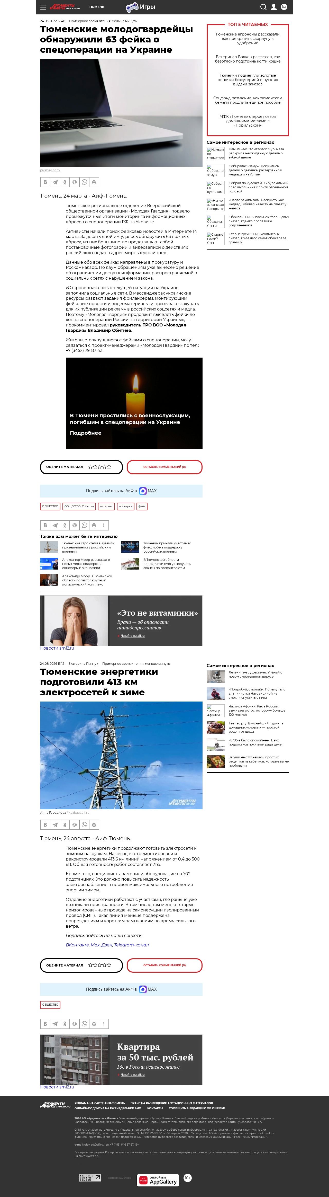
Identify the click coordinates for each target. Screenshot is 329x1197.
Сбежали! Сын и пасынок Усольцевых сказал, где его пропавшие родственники (259, 221)
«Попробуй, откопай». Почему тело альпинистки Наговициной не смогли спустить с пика (257, 693)
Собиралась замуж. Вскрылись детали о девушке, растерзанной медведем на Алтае (255, 170)
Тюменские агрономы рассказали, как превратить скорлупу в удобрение (247, 38)
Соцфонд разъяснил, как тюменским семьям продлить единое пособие (247, 100)
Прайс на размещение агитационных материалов (172, 1103)
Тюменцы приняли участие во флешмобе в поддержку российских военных (167, 547)
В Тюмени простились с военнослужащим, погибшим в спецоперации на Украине (130, 418)
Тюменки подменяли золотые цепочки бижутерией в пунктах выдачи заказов (248, 79)
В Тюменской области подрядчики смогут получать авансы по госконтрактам (167, 564)
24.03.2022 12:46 (52, 21)
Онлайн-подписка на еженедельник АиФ (108, 1108)
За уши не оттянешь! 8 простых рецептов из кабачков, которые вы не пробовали (259, 761)
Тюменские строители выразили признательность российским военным (88, 547)
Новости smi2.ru (57, 648)
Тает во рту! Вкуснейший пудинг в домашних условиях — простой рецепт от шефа (256, 727)
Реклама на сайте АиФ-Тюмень (100, 1103)
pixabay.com (50, 170)
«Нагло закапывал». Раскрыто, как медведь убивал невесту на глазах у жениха (257, 204)
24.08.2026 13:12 (52, 664)
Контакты (155, 1108)
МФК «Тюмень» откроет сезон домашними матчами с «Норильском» (248, 121)
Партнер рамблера (119, 1177)
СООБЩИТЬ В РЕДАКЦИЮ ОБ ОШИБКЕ (197, 1108)
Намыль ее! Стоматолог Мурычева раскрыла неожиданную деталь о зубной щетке (256, 153)
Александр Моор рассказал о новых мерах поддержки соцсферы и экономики (86, 564)
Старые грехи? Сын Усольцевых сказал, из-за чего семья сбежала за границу (257, 238)
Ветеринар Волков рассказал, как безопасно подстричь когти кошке (248, 59)
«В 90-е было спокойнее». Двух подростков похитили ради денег (256, 742)
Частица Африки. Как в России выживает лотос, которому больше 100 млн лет (257, 710)
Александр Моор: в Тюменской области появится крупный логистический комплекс (87, 580)
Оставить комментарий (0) (164, 467)
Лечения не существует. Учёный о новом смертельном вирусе (255, 674)
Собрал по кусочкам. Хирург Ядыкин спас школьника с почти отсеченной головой (258, 187)
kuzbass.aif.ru (79, 812)
